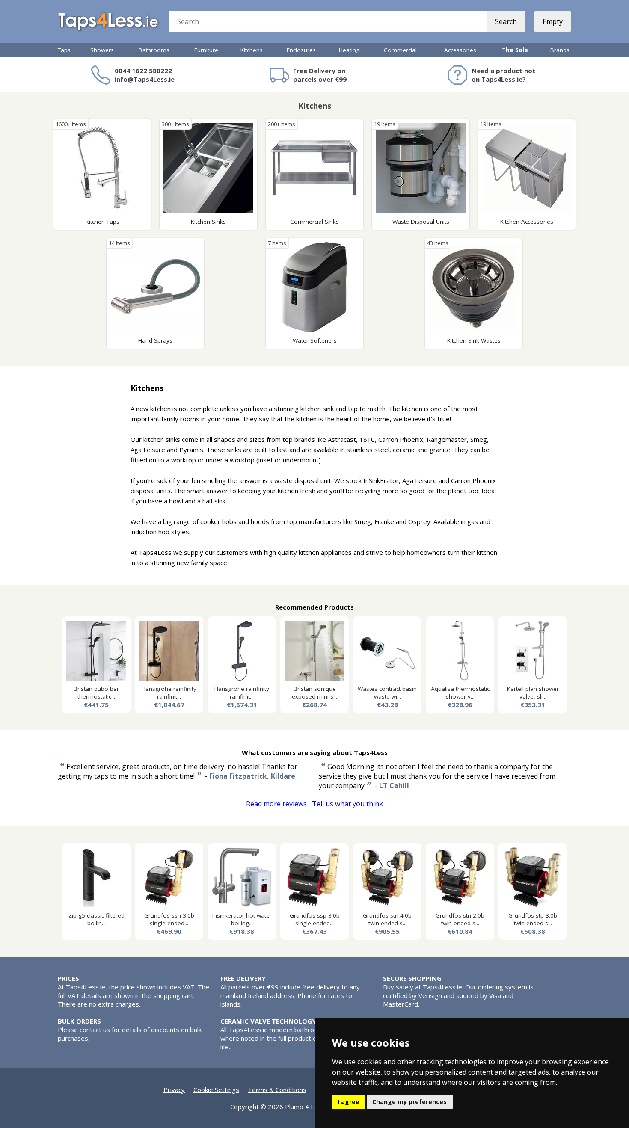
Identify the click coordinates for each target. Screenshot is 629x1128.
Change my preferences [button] (409, 1102)
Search (506, 21)
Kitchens (251, 50)
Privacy (174, 1089)
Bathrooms (154, 50)
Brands (560, 50)
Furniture (206, 50)
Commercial (400, 50)
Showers (102, 50)
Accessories (460, 50)
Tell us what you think (347, 803)
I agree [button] (348, 1102)
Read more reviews (276, 803)
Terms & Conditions (277, 1089)
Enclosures (301, 50)
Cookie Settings (216, 1089)
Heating (349, 50)
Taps (64, 50)
